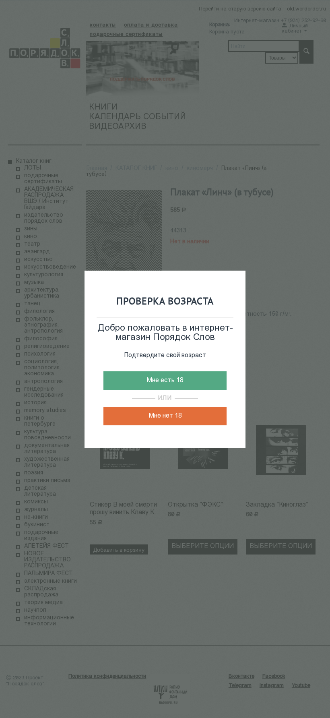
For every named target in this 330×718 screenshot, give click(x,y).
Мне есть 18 (165, 380)
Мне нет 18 (165, 416)
